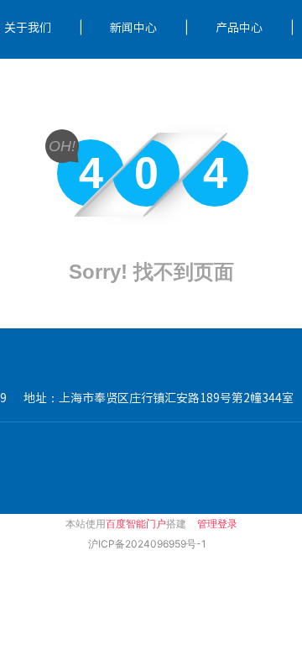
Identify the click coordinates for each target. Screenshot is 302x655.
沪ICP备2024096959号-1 (147, 543)
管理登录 (217, 523)
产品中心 (239, 28)
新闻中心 (133, 28)
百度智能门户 (136, 523)
